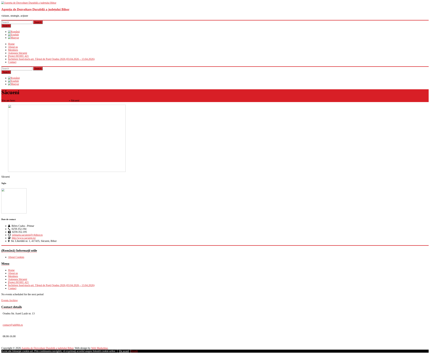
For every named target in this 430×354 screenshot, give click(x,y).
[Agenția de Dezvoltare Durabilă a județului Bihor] (28, 2)
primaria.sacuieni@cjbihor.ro (27, 234)
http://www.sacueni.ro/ (24, 238)
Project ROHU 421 (18, 56)
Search (37, 22)
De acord (124, 351)
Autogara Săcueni (17, 53)
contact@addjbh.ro (13, 324)
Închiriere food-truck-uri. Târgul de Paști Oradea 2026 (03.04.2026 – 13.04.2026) (51, 59)
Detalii (134, 351)
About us (13, 46)
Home (11, 43)
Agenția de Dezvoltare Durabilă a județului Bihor (35, 9)
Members (13, 50)
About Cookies (16, 257)
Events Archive (9, 300)
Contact (12, 62)
